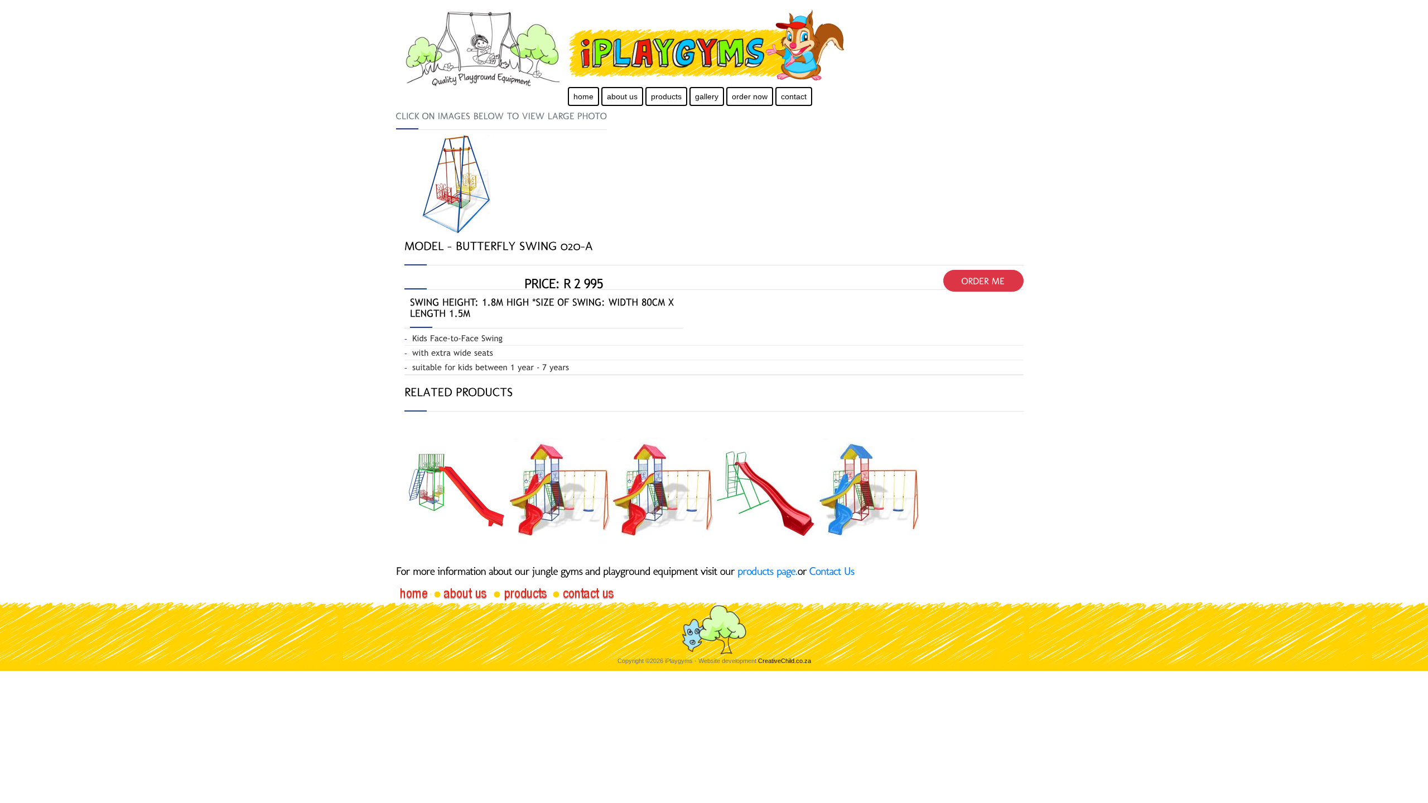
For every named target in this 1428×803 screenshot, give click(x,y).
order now (750, 96)
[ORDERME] (983, 281)
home (583, 96)
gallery (706, 96)
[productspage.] (767, 571)
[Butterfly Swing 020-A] (454, 183)
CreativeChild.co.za (784, 660)
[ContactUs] (832, 571)
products (666, 96)
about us (622, 96)
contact (794, 96)
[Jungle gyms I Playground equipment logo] (739, 45)
